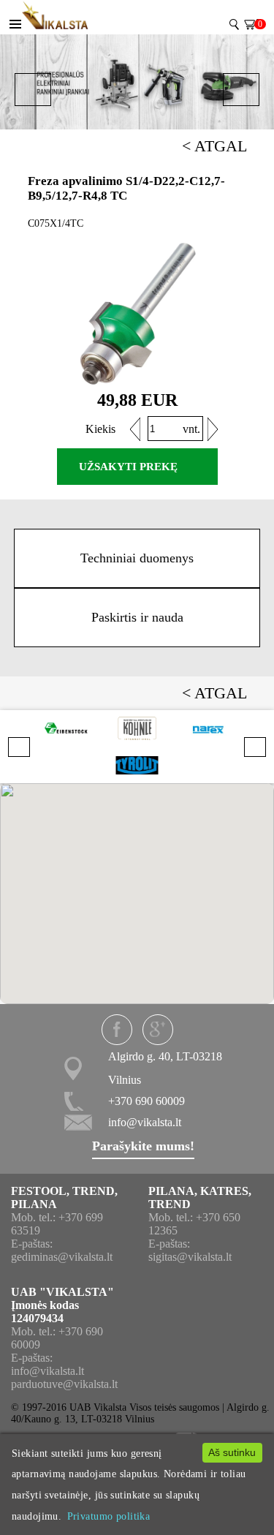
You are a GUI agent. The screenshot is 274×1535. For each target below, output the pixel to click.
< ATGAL (214, 146)
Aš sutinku (232, 1452)
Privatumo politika (109, 1516)
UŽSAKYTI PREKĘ (128, 466)
